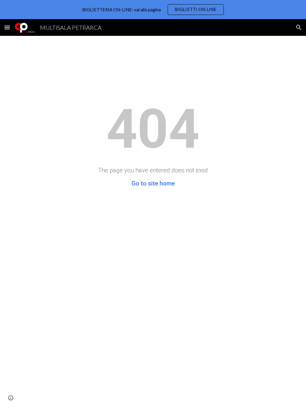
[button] (7, 27)
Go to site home (153, 183)
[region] (153, 9)
